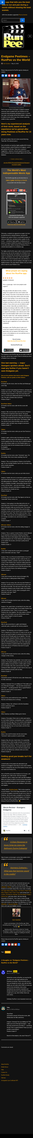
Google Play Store (21, 340)
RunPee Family (5, 1075)
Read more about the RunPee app (16, 224)
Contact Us (4, 1072)
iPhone (20, 14)
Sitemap (3, 1077)
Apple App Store (11, 340)
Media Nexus (4, 1067)
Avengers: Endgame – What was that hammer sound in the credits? (16, 871)
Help (2, 1069)
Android (25, 14)
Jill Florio (9, 971)
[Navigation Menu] (30, 36)
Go (22, 20)
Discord (11, 904)
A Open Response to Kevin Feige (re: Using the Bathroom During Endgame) (15, 845)
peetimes (8, 952)
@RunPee (4, 904)
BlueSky (15, 904)
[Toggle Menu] (2, 2)
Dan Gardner (6, 63)
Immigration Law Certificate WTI (9, 1080)
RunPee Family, (14, 789)
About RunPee (5, 1064)
